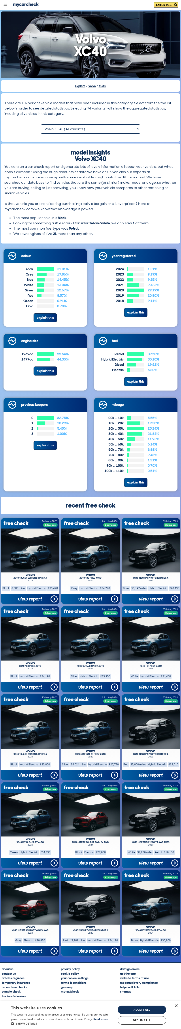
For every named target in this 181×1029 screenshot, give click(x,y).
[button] (62, 1023)
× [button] (176, 1006)
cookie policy (70, 973)
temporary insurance (16, 982)
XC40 (102, 86)
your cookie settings (75, 978)
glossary (67, 987)
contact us (9, 973)
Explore (80, 86)
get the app (128, 973)
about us (7, 969)
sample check (11, 991)
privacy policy (70, 969)
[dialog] (90, 1015)
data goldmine (130, 969)
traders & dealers (14, 996)
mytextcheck (70, 991)
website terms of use (134, 978)
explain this (45, 317)
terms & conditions (74, 982)
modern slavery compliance (139, 982)
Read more (100, 1019)
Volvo (92, 86)
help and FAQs (130, 987)
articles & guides (13, 978)
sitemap (125, 991)
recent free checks (14, 987)
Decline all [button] (142, 1020)
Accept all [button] (142, 1010)
